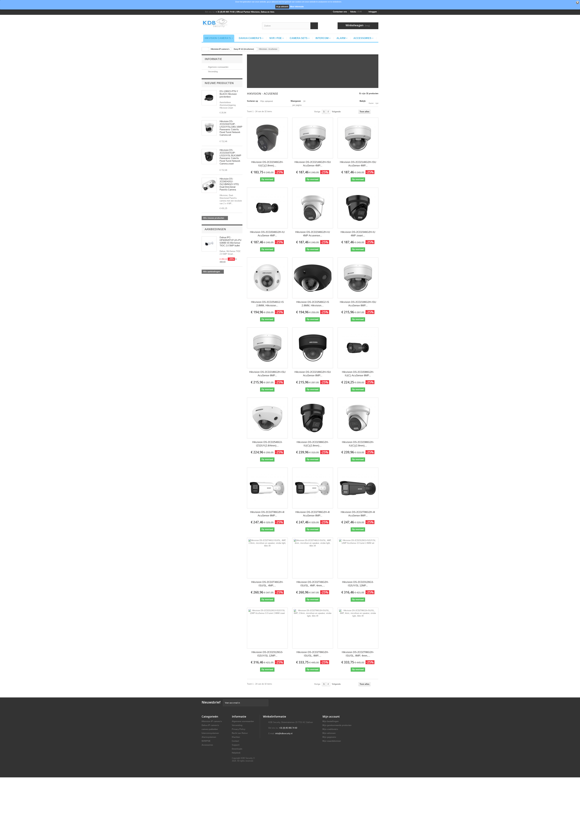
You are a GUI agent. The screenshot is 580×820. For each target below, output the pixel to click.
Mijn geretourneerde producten (336, 725)
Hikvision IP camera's (212, 721)
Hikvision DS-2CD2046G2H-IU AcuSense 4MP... (267, 234)
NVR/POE (206, 741)
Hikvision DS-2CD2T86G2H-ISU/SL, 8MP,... (312, 654)
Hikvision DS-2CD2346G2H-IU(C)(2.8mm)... (267, 164)
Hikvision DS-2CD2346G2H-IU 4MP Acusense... (312, 234)
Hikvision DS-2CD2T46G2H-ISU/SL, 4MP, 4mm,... (312, 584)
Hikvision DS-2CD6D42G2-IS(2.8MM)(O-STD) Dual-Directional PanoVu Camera (229, 184)
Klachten (236, 737)
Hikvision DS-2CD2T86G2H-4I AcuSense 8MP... (267, 514)
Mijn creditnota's (330, 729)
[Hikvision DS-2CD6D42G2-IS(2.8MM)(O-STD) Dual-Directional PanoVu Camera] (209, 185)
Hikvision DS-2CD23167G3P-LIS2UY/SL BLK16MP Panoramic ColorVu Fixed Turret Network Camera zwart (230, 157)
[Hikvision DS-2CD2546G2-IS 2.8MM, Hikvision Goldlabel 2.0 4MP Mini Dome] (267, 278)
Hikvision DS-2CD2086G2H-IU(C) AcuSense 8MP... (358, 374)
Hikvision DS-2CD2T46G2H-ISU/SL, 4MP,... (267, 584)
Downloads (237, 749)
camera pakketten (210, 729)
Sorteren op (252, 101)
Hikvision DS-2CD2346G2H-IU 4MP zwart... (358, 234)
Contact (235, 741)
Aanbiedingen (215, 229)
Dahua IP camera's (210, 725)
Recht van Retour (240, 733)
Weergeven (296, 101)
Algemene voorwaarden (217, 67)
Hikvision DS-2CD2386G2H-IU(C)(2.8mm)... (313, 444)
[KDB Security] (230, 23)
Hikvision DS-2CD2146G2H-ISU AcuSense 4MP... (313, 164)
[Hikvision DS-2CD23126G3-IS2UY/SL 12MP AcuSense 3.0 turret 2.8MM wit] (358, 558)
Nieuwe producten (219, 83)
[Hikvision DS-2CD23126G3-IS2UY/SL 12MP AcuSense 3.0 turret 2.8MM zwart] (267, 628)
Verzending (212, 71)
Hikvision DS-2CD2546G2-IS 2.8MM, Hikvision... (267, 304)
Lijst (376, 103)
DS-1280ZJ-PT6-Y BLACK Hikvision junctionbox (229, 94)
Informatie (213, 59)
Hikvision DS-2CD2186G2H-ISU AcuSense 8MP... (358, 304)
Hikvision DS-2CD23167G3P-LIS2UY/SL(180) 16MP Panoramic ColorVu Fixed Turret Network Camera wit (231, 128)
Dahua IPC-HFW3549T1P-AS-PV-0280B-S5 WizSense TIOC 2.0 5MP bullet (231, 241)
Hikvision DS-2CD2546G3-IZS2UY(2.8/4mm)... (267, 444)
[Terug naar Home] (205, 49)
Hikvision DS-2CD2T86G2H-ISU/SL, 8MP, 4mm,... (358, 654)
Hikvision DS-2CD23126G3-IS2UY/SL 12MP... (358, 584)
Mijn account (331, 716)
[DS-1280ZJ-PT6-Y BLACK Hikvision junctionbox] (209, 97)
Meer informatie (297, 7)
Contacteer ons (340, 12)
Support (235, 745)
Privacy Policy (238, 729)
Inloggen (373, 12)
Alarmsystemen (209, 737)
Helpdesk (236, 753)
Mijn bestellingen (330, 721)
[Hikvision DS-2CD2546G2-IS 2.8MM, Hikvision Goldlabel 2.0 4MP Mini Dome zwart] (313, 278)
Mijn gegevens (329, 737)
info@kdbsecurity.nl (283, 733)
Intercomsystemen (210, 733)
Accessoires (207, 745)
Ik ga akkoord (282, 7)
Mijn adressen (329, 733)
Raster (371, 103)
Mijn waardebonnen (331, 741)
